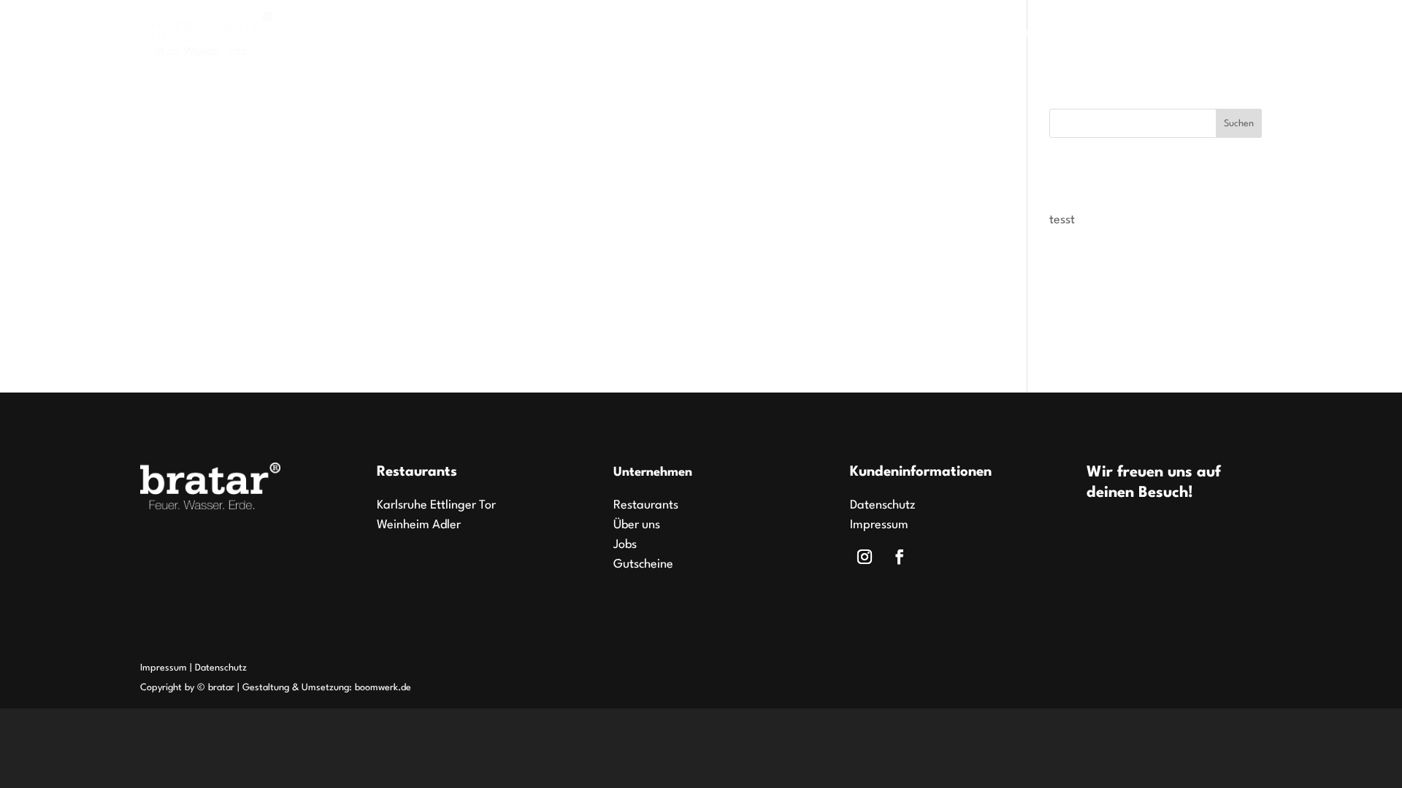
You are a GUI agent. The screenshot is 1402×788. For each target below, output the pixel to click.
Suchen (1239, 123)
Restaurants (952, 36)
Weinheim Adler (419, 525)
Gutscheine (1101, 36)
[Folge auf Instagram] (864, 556)
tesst (1062, 220)
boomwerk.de (383, 687)
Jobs (1035, 36)
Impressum (879, 525)
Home (879, 36)
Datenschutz (883, 505)
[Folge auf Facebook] (899, 556)
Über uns (1180, 36)
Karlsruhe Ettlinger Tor (436, 505)
